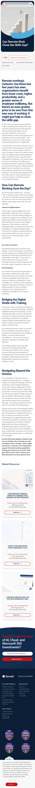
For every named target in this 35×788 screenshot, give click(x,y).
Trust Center (22, 695)
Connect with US (7, 711)
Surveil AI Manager (8, 693)
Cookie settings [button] (12, 780)
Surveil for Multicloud (8, 689)
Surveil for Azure (7, 691)
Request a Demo (7, 713)
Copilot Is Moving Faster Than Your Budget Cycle (17, 547)
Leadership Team (24, 689)
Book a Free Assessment (6, 717)
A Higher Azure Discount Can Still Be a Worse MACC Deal (17, 598)
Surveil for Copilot (7, 700)
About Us (21, 687)
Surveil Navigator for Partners (8, 703)
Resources (22, 693)
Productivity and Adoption (18, 57)
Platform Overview (7, 687)
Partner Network (24, 691)
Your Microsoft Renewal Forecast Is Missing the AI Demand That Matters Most (17, 496)
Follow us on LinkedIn (25, 676)
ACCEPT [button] (10, 784)
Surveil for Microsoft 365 (8, 696)
